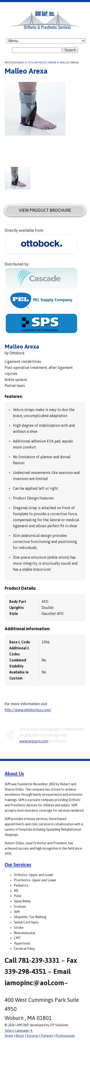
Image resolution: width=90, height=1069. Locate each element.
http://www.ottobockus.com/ (28, 710)
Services (33, 1036)
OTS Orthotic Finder (42, 62)
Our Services (18, 864)
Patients (47, 1036)
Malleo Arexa (69, 62)
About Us (14, 773)
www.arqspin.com (33, 741)
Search (70, 50)
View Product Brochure (45, 210)
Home (9, 1036)
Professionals (14, 62)
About (19, 1036)
